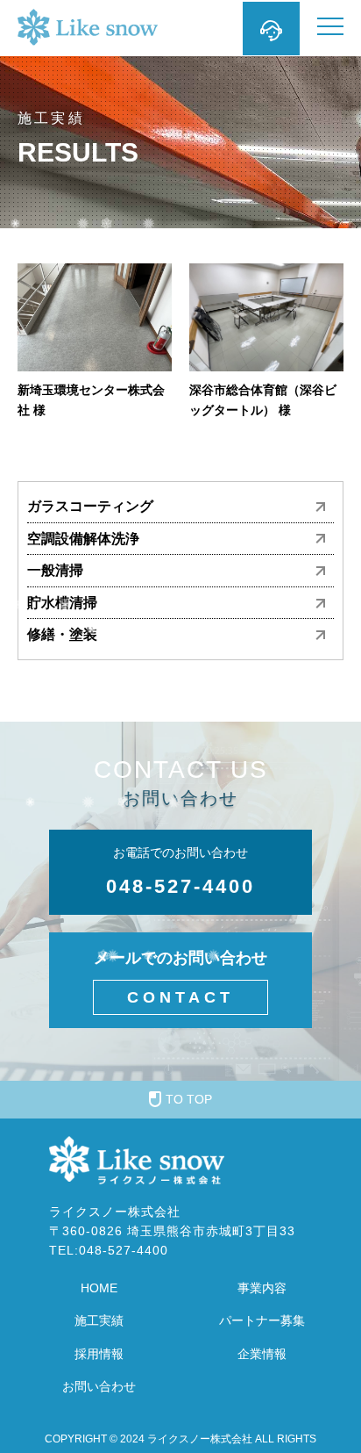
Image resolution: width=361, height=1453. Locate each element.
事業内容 (262, 1288)
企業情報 (262, 1354)
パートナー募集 (262, 1320)
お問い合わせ (99, 1386)
